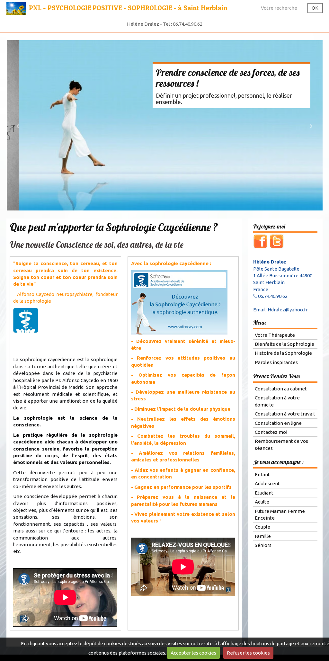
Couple (262, 527)
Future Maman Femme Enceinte (280, 515)
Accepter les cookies (193, 653)
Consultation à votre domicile (277, 402)
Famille (263, 536)
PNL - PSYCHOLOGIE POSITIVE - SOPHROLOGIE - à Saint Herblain (128, 8)
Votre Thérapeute (275, 335)
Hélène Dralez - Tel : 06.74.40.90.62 (164, 24)
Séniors (263, 545)
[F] (260, 241)
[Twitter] (277, 241)
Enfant (262, 475)
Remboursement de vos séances (281, 445)
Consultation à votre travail (285, 414)
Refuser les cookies (248, 653)
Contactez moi (271, 432)
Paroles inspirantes (276, 362)
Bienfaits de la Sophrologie (284, 344)
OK (315, 8)
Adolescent (267, 484)
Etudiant (264, 493)
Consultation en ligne (278, 423)
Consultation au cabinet (281, 389)
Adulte (262, 502)
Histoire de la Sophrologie (283, 353)
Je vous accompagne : (278, 462)
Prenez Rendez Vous (276, 376)
